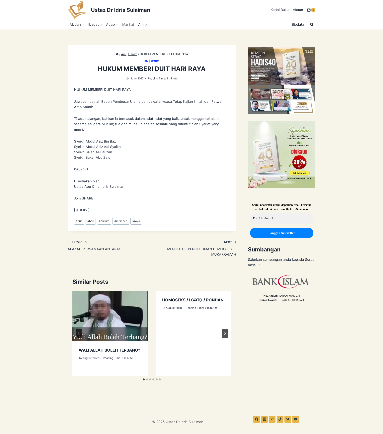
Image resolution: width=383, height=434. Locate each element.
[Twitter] (287, 419)
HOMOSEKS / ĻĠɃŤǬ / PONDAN (193, 300)
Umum (155, 61)
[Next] (225, 333)
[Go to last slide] (79, 333)
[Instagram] (264, 419)
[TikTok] (280, 419)
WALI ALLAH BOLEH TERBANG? (109, 350)
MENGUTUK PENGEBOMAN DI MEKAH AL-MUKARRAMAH (201, 248)
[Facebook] (256, 419)
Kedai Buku (280, 10)
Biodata (298, 24)
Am (146, 61)
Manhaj (128, 24)
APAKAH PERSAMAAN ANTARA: (94, 245)
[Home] (117, 54)
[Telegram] (272, 419)
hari (90, 221)
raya (136, 221)
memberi (120, 221)
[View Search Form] (311, 24)
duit (79, 221)
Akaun (298, 10)
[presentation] (110, 316)
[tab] (144, 379)
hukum (104, 221)
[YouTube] (295, 419)
